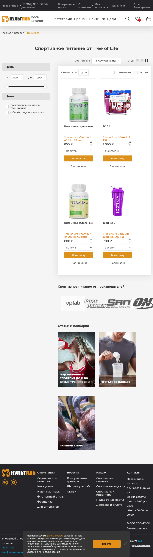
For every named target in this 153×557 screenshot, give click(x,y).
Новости (73, 472)
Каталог (19, 33)
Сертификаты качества (47, 479)
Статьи (71, 491)
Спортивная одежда (110, 486)
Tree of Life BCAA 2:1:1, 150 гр (117, 138)
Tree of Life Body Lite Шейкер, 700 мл (116, 235)
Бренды (80, 19)
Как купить (45, 486)
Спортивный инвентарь (105, 493)
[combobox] (106, 61)
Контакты (133, 472)
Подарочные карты (110, 499)
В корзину (78, 158)
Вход (136, 4)
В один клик (79, 166)
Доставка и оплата (109, 504)
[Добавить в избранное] (91, 143)
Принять (106, 544)
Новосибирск (10, 5)
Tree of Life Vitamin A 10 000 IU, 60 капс (77, 235)
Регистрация (142, 7)
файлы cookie (54, 535)
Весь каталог (37, 19)
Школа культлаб (78, 486)
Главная (6, 33)
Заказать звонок (137, 528)
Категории (63, 19)
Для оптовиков (102, 6)
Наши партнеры (48, 491)
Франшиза (44, 501)
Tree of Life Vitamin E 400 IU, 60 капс (77, 138)
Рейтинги (97, 19)
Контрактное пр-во (66, 6)
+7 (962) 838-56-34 (35, 5)
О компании (84, 6)
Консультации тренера (77, 479)
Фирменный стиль (50, 496)
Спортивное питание (105, 479)
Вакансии (118, 5)
